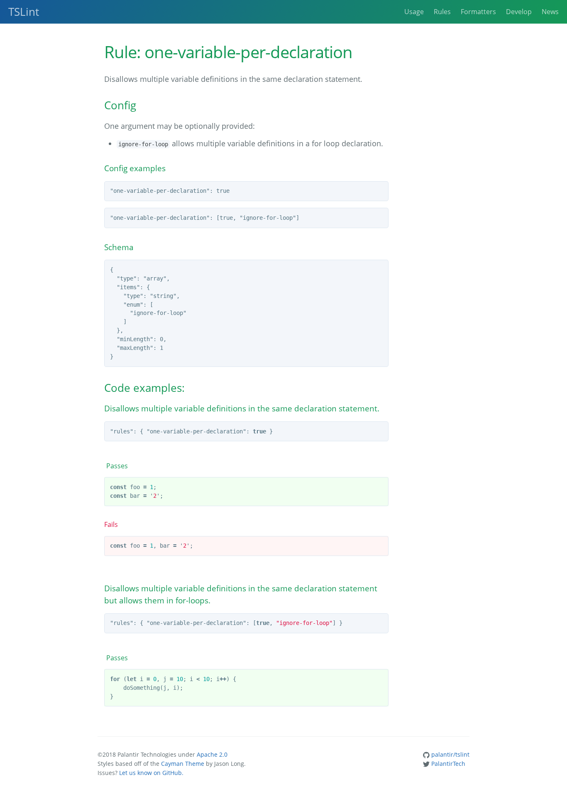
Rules (442, 11)
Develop (519, 11)
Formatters (478, 11)
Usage (414, 11)
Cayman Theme (182, 763)
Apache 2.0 (212, 754)
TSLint (23, 11)
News (550, 11)
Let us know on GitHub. (151, 773)
